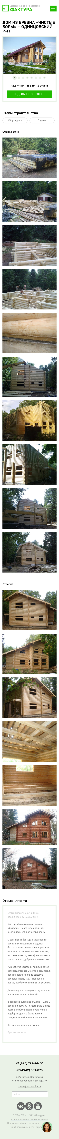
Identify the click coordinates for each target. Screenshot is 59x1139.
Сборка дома (15, 120)
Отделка (42, 120)
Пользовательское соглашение (23, 1123)
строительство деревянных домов (29, 1119)
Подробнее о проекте (29, 94)
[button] (14, 77)
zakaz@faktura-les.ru (29, 1086)
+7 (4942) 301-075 (29, 1070)
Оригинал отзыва (17, 1032)
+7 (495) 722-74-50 (29, 1063)
